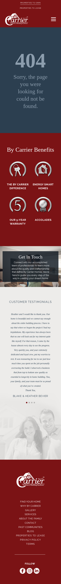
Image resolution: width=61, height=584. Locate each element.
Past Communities (30, 527)
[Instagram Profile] (29, 571)
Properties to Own (30, 3)
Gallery (30, 510)
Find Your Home (30, 501)
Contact (30, 523)
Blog (30, 531)
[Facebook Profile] (23, 571)
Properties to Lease (30, 8)
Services (30, 514)
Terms (30, 544)
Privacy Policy (30, 539)
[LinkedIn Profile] (37, 571)
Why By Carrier (30, 506)
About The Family (30, 518)
